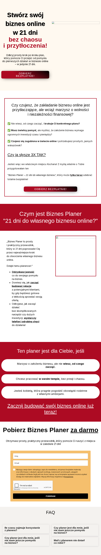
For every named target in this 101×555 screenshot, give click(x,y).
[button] (26, 529)
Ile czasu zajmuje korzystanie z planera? (22, 529)
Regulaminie (68, 477)
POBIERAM (50, 496)
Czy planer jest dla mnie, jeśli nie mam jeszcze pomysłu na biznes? (22, 540)
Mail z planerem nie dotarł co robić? (69, 541)
